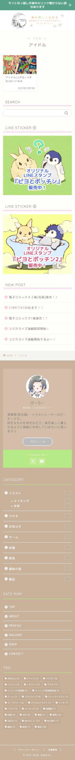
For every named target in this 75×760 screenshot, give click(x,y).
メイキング (41, 501)
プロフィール (37, 441)
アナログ (52, 678)
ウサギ (39, 516)
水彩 (41, 506)
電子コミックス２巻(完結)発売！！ (33, 297)
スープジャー (16, 702)
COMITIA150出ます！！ (26, 308)
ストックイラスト (58, 696)
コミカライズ (33, 696)
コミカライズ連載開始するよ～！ (32, 339)
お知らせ (38, 526)
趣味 (11, 726)
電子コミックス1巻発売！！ (28, 318)
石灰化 (12, 720)
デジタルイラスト (41, 702)
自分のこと (32, 720)
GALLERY (15, 635)
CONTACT (16, 654)
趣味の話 (38, 569)
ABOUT (14, 616)
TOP (12, 607)
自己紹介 (53, 720)
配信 (26, 726)
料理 (38, 548)
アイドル (33, 678)
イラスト (39, 493)
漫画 (41, 714)
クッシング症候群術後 (47, 690)
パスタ (12, 708)
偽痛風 (51, 708)
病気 (39, 558)
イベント (13, 684)
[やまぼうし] (37, 27)
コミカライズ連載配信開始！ (29, 329)
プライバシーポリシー (29, 749)
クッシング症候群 (18, 690)
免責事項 (52, 749)
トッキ (63, 702)
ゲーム (38, 537)
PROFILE (15, 625)
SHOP (13, 644)
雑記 (39, 579)
